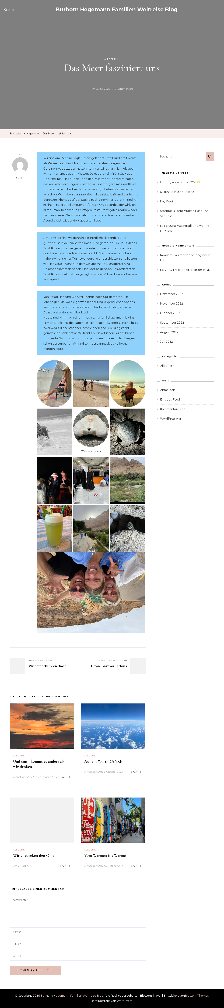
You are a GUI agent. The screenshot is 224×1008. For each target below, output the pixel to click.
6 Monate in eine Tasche (177, 192)
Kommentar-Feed (173, 409)
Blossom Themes (197, 995)
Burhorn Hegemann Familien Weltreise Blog (117, 9)
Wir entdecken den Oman (35, 855)
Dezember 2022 (171, 294)
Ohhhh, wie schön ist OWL (178, 182)
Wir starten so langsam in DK (189, 269)
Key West (166, 201)
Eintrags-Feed (170, 399)
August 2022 (169, 332)
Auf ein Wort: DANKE (103, 761)
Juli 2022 (166, 341)
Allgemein (111, 59)
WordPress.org (170, 418)
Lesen (62, 777)
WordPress (124, 1001)
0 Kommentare (124, 89)
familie (20, 178)
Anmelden (167, 390)
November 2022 (171, 303)
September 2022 (172, 322)
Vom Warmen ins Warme (105, 855)
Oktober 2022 (170, 313)
